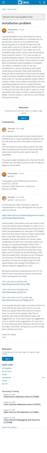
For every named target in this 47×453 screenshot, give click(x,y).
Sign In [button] (23, 118)
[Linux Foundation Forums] (23, 2)
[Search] (40, 2)
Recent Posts (6, 371)
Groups (4, 381)
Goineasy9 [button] (11, 129)
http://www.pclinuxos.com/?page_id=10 (18, 300)
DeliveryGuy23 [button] (13, 30)
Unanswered (23, 377)
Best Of (4, 384)
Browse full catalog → (9, 427)
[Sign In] (44, 2)
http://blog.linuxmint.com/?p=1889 (16, 284)
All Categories (7, 368)
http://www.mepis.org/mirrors (14, 292)
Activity (4, 374)
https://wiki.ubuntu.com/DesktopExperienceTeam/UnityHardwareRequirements (23, 216)
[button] (4, 30)
